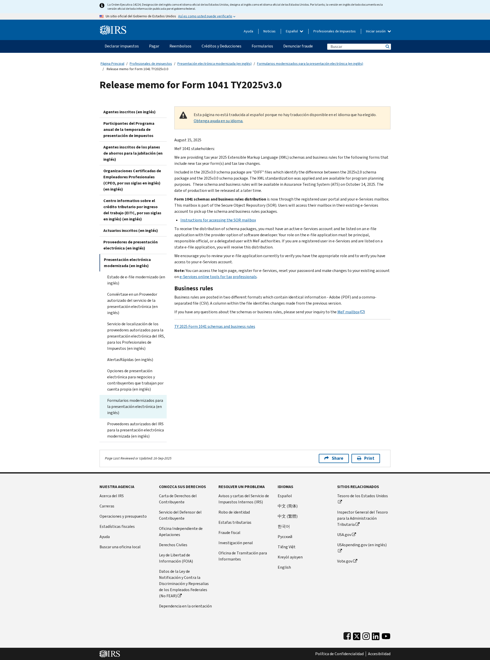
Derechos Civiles (173, 544)
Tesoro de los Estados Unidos (362, 496)
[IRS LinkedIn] (375, 635)
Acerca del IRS (112, 496)
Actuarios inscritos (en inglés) (130, 230)
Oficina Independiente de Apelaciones (181, 531)
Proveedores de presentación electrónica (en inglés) (130, 245)
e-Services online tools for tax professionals (218, 276)
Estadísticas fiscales (117, 526)
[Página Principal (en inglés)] (113, 28)
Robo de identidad (234, 512)
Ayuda (248, 31)
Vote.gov (344, 561)
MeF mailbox (348, 312)
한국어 (284, 526)
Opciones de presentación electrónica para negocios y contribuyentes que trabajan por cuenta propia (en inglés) (135, 380)
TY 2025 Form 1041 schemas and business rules (214, 326)
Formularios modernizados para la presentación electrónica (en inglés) (310, 63)
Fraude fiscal (229, 532)
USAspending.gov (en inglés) (362, 544)
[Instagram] (366, 635)
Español (292, 31)
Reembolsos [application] (180, 46)
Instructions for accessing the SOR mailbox (218, 220)
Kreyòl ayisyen (290, 557)
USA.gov (344, 534)
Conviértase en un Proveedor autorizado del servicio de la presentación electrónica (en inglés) (132, 303)
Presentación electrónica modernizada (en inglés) (214, 63)
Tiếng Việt (287, 547)
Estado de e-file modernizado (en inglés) (136, 280)
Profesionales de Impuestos (334, 31)
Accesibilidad (379, 653)
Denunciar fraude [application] (298, 46)
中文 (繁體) (288, 516)
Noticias (269, 31)
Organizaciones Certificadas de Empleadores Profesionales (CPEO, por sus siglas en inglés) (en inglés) (132, 180)
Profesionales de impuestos (151, 63)
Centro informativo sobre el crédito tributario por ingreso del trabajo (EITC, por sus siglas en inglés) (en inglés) (132, 210)
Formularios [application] (262, 46)
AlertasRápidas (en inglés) (130, 359)
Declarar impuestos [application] (122, 46)
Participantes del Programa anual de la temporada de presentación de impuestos (128, 129)
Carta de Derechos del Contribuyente (178, 499)
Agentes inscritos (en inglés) (129, 112)
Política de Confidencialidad (339, 653)
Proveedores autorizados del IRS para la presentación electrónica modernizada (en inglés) (135, 430)
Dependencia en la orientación (185, 606)
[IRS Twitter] (357, 635)
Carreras (107, 506)
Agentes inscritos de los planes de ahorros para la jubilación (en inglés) (133, 153)
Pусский (285, 536)
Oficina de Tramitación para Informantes (242, 556)
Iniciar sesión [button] (376, 31)
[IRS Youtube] (386, 635)
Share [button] (337, 458)
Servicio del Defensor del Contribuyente (180, 515)
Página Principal (112, 63)
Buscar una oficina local (120, 547)
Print (369, 458)
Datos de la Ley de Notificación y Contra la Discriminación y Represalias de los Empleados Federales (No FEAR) (184, 584)
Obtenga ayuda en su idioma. (218, 120)
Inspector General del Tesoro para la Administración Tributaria (362, 518)
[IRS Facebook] (347, 635)
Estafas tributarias (234, 522)
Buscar (387, 46)
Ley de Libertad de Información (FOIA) (176, 558)
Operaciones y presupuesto (123, 516)
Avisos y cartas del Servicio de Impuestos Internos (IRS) (243, 499)
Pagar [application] (154, 46)
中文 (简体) (288, 506)
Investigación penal (235, 542)
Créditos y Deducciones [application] (221, 46)
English (284, 567)
